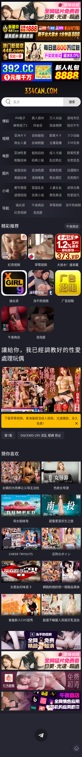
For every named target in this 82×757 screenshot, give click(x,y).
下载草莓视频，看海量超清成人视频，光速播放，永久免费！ (41, 420)
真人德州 (38, 118)
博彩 (5, 121)
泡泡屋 (37, 212)
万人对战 (55, 118)
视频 (5, 138)
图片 (5, 173)
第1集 (8, 435)
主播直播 (55, 143)
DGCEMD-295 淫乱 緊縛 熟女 (41, 435)
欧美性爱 (73, 153)
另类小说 (38, 195)
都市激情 (20, 187)
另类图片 (73, 177)
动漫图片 (73, 170)
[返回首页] (76, 748)
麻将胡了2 (20, 125)
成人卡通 (55, 153)
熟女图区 (55, 177)
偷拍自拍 (38, 153)
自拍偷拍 (38, 135)
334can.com (41, 90)
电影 (5, 155)
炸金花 (37, 125)
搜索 (72, 102)
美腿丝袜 (20, 177)
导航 (5, 208)
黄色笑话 (55, 195)
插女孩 (20, 205)
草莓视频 (55, 205)
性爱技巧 (73, 195)
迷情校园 (20, 195)
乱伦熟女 (55, 160)
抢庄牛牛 (73, 125)
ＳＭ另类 (73, 143)
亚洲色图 (38, 170)
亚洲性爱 (20, 153)
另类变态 (73, 160)
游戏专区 (73, 118)
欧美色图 (55, 170)
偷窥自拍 (20, 170)
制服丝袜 (20, 160)
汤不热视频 (73, 205)
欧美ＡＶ (55, 135)
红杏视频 (20, 212)
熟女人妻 (20, 143)
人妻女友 (55, 187)
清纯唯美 (38, 177)
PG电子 (20, 118)
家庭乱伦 (38, 187)
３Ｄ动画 (73, 135)
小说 (5, 190)
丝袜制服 (38, 143)
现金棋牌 (55, 125)
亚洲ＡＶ (20, 135)
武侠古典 (73, 187)
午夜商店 (38, 205)
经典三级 (38, 160)
